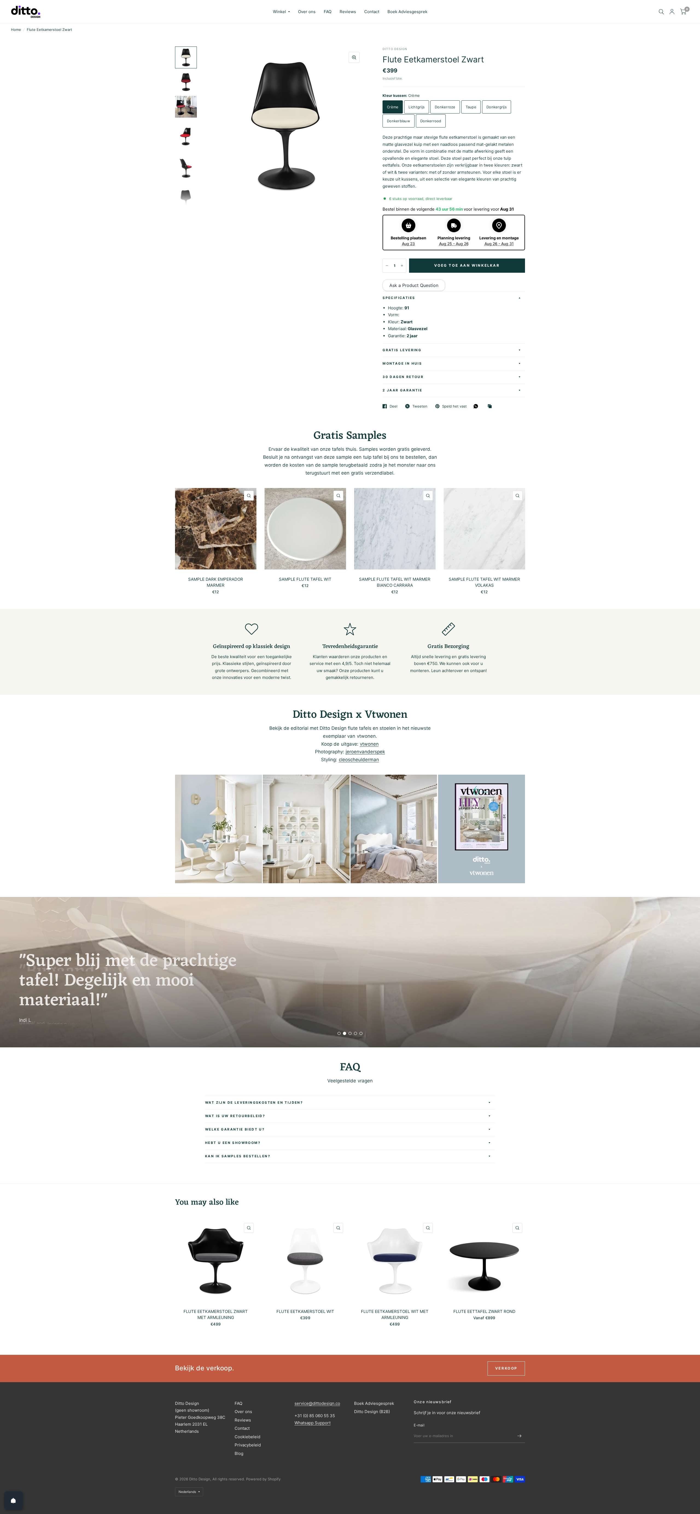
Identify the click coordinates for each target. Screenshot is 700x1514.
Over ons (307, 11)
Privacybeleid (248, 1445)
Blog (239, 1453)
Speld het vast (454, 406)
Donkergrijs (496, 107)
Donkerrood (430, 121)
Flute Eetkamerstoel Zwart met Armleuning (215, 1314)
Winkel (279, 11)
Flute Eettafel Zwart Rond (484, 1311)
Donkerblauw (398, 121)
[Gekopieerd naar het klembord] (491, 406)
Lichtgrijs (417, 107)
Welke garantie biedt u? (235, 1129)
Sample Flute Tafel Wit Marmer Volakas (484, 582)
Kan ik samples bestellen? (237, 1156)
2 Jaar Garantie (402, 390)
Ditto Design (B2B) (372, 1411)
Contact (371, 11)
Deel (393, 406)
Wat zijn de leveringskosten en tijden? (254, 1102)
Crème (392, 107)
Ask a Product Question (413, 285)
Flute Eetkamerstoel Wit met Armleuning (394, 1314)
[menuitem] (281, 11)
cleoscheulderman (359, 759)
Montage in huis (402, 363)
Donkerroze (445, 107)
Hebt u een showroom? (233, 1143)
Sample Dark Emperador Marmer (215, 582)
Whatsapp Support (312, 1422)
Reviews (348, 11)
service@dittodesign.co (317, 1403)
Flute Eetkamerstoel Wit (305, 1311)
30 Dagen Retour (403, 377)
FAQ (327, 11)
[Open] (13, 1500)
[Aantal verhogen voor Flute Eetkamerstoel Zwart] (402, 265)
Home (16, 29)
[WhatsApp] (477, 406)
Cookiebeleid (247, 1436)
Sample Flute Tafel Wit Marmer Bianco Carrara (394, 582)
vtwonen (369, 744)
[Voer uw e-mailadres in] (519, 1436)
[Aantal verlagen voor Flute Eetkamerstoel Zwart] (387, 265)
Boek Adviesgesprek (407, 11)
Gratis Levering (402, 350)
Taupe (471, 107)
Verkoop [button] (506, 1368)
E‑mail (419, 1425)
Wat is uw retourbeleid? (235, 1116)
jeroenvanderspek (365, 751)
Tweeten (419, 406)
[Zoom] (354, 57)
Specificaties (399, 298)
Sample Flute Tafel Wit (305, 579)
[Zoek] (661, 12)
